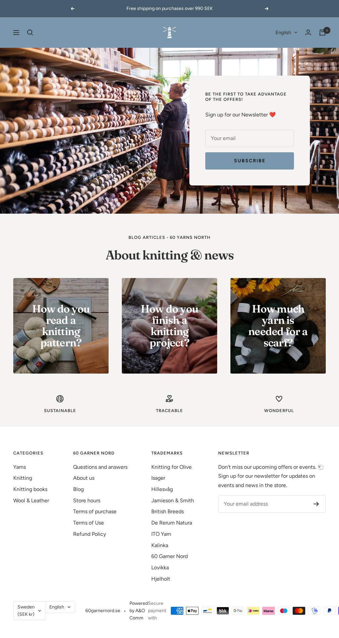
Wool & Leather (31, 500)
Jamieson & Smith (172, 500)
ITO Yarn (161, 534)
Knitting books (30, 489)
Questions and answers (100, 467)
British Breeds (167, 511)
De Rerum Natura (171, 523)
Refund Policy (89, 534)
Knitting (22, 478)
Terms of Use (88, 523)
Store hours (86, 500)
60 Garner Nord (169, 556)
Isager (158, 478)
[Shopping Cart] (322, 32)
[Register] (316, 504)
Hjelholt (160, 579)
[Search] (30, 32)
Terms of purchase (95, 511)
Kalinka (159, 545)
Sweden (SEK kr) (26, 610)
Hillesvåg (162, 489)
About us (83, 478)
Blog (78, 489)
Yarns (19, 467)
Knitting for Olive (171, 467)
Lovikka (160, 567)
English (283, 32)
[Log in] (308, 32)
